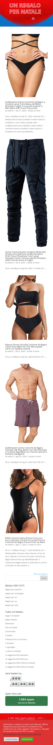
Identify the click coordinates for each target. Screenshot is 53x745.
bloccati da (30, 702)
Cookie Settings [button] (11, 739)
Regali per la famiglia (14, 593)
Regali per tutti (11, 605)
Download (9, 623)
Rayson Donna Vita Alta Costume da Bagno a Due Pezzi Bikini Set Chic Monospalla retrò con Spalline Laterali (26, 346)
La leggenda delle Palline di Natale (20, 663)
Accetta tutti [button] (27, 739)
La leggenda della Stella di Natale (19, 667)
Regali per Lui (11, 601)
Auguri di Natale (12, 615)
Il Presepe (9, 643)
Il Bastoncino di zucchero (16, 639)
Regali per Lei (11, 597)
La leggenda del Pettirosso (16, 659)
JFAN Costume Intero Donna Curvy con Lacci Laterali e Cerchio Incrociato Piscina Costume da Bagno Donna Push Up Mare (25, 540)
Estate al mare (34, 110)
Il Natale (8, 635)
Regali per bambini (13, 589)
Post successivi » (41, 574)
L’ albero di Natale (13, 651)
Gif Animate (10, 631)
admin (11, 110)
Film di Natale (11, 627)
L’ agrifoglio (10, 647)
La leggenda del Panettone (16, 655)
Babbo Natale (11, 619)
